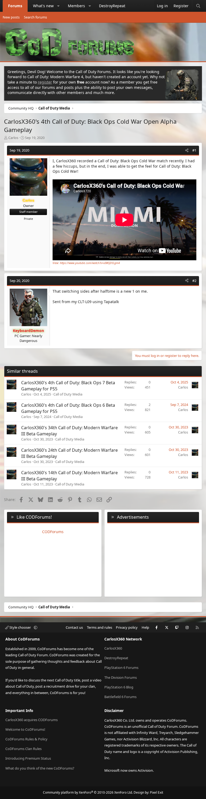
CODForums (53, 531)
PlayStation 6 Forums (121, 667)
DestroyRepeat (112, 5)
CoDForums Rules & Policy (26, 739)
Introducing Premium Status (28, 758)
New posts (11, 17)
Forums (15, 5)
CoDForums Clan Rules (23, 748)
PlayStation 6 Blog (118, 687)
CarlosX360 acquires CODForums (31, 719)
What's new (43, 5)
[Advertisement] (153, 558)
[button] (58, 6)
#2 (194, 280)
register (45, 82)
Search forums (35, 17)
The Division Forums (120, 677)
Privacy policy (127, 627)
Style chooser (20, 627)
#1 (194, 150)
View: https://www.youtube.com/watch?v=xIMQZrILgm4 (86, 263)
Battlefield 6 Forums (120, 696)
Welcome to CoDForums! (25, 729)
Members (76, 5)
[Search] (198, 6)
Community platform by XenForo (88, 792)
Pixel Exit (156, 792)
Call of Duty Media (67, 394)
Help (145, 627)
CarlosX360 (113, 648)
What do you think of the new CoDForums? (39, 768)
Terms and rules (99, 627)
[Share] (186, 150)
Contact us (74, 627)
